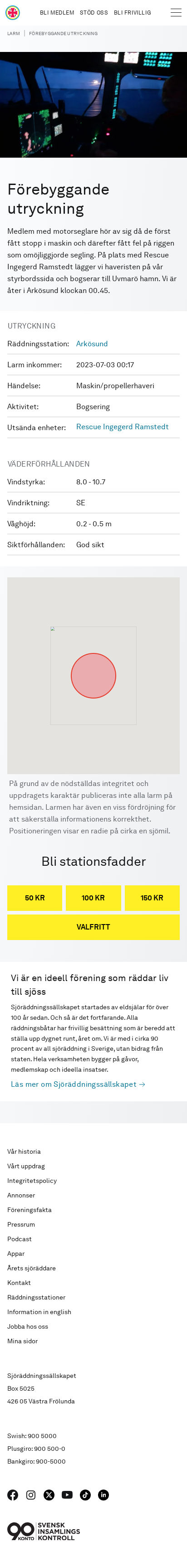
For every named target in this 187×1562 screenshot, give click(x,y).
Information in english (39, 1311)
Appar (16, 1253)
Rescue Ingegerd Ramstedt (122, 426)
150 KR (152, 898)
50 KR (35, 898)
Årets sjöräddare (31, 1268)
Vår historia (24, 1151)
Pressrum (21, 1224)
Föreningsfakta (29, 1209)
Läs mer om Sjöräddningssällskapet (74, 1084)
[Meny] (176, 13)
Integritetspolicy (32, 1180)
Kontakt (19, 1282)
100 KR (93, 898)
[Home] (12, 12)
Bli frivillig (132, 13)
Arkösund (92, 343)
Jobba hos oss (27, 1326)
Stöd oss (94, 13)
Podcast (19, 1239)
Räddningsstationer (36, 1297)
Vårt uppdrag (26, 1166)
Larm (13, 33)
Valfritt (93, 927)
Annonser (21, 1195)
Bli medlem (57, 13)
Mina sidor (22, 1341)
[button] (93, 653)
